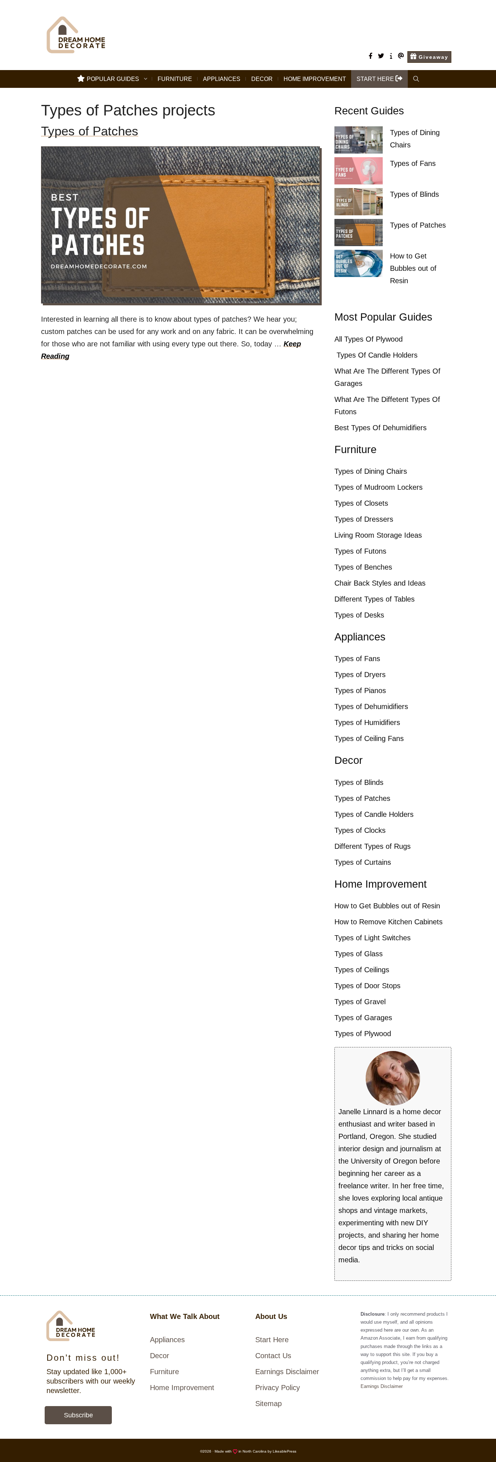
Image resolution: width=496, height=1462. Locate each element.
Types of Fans (413, 163)
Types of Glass (358, 954)
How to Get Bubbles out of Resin (413, 268)
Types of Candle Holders (374, 814)
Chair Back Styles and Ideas (380, 583)
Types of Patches (89, 131)
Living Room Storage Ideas (378, 535)
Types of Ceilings (361, 970)
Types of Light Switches (372, 938)
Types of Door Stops (367, 986)
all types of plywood (368, 339)
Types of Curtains (362, 862)
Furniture (175, 79)
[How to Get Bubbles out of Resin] (358, 265)
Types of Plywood (362, 1034)
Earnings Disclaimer (287, 1372)
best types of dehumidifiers (380, 428)
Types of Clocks (360, 830)
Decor (262, 79)
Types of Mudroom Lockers (378, 487)
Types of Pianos (360, 691)
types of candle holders (376, 355)
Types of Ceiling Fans (369, 738)
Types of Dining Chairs (370, 471)
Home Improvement (315, 79)
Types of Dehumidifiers (371, 706)
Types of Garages (363, 1018)
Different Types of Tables (374, 599)
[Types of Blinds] (358, 203)
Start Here (272, 1340)
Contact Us (273, 1356)
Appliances (221, 79)
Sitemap (268, 1404)
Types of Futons (360, 551)
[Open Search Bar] (416, 79)
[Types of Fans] (358, 172)
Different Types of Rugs (372, 846)
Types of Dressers (363, 519)
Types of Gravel (360, 1002)
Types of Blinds (414, 194)
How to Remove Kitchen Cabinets (388, 922)
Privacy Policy (277, 1388)
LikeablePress (284, 1451)
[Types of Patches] (358, 234)
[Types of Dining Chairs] (358, 141)
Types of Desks (359, 615)
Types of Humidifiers (367, 722)
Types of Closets (361, 503)
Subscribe (78, 1415)
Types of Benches (363, 567)
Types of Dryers (360, 675)
